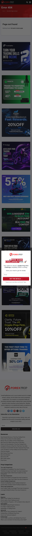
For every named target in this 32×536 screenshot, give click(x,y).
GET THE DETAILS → (16, 278)
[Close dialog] (29, 252)
